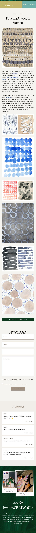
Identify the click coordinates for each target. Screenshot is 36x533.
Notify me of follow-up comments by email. (14, 384)
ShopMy (32, 4)
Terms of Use (5, 532)
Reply (31, 421)
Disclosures (16, 532)
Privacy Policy (10, 532)
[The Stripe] (9, 4)
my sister (15, 73)
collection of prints (12, 77)
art (22, 13)
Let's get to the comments (17, 319)
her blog (8, 97)
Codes (25, 4)
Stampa (4, 79)
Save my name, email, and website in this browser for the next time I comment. (18, 379)
